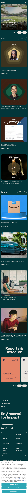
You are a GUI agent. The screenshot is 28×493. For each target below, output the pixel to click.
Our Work (4, 406)
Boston (5, 450)
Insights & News (5, 403)
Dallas (5, 438)
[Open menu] (26, 2)
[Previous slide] (19, 386)
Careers (3, 409)
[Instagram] (6, 428)
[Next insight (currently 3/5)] (24, 32)
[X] (12, 428)
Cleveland (5, 453)
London (18, 438)
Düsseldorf (19, 443)
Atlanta (5, 445)
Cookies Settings (14, 491)
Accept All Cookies (14, 484)
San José (18, 445)
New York (5, 448)
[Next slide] (24, 386)
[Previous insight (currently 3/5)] (19, 32)
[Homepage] (4, 2)
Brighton (18, 441)
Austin (4, 441)
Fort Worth (6, 443)
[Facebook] (9, 428)
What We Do (4, 400)
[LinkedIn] (2, 428)
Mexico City (19, 450)
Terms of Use (17, 478)
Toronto (18, 448)
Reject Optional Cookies (14, 487)
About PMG (4, 398)
